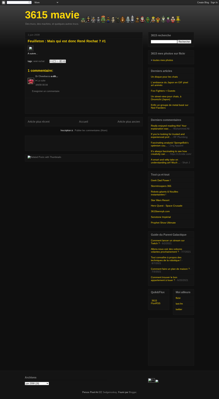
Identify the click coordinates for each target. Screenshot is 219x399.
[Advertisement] (84, 106)
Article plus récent (38, 121)
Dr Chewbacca (42, 76)
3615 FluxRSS (155, 302)
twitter (179, 309)
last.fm (179, 303)
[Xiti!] (152, 382)
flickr (178, 298)
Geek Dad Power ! (161, 180)
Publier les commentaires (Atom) (91, 130)
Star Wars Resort (160, 200)
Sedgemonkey (110, 392)
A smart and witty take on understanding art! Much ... (165, 161)
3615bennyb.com (160, 211)
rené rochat (38, 61)
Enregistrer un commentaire (45, 91)
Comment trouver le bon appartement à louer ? (164, 279)
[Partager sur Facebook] (61, 61)
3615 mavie (52, 15)
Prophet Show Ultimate (163, 222)
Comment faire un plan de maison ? (170, 268)
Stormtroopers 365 (161, 186)
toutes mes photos (163, 60)
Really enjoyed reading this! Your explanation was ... (168, 127)
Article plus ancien (129, 121)
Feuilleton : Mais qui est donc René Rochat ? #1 (67, 41)
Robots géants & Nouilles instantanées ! (164, 193)
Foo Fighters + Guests (163, 90)
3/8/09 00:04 (41, 85)
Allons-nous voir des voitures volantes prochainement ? (166, 250)
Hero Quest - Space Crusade (166, 205)
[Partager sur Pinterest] (64, 61)
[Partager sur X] (57, 61)
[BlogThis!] (54, 61)
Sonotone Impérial (161, 217)
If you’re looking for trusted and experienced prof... (168, 135)
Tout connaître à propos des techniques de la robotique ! (166, 259)
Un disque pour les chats (164, 76)
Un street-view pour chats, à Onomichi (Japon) (166, 98)
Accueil (83, 121)
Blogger (132, 392)
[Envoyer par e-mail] (51, 61)
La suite (41, 80)
